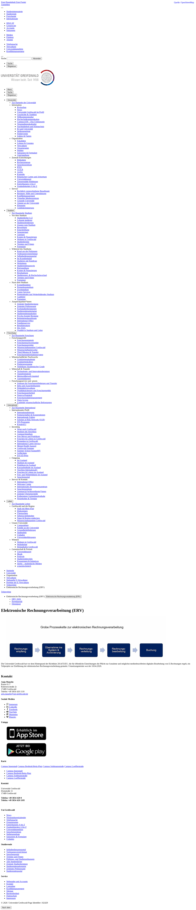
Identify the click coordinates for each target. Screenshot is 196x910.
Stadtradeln (22, 532)
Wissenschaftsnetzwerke (27, 350)
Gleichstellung (23, 155)
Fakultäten (21, 141)
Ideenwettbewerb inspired (28, 376)
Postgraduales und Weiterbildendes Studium (35, 294)
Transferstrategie (24, 374)
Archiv (20, 172)
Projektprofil (17, 601)
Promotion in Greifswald (27, 441)
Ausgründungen (24, 378)
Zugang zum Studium (26, 225)
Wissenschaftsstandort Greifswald (31, 347)
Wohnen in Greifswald (26, 239)
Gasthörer (21, 297)
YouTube (13, 712)
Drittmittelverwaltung (26, 388)
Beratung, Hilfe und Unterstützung (31, 193)
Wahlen (20, 150)
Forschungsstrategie (25, 340)
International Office (25, 321)
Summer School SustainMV (29, 451)
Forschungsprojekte (25, 345)
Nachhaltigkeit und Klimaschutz (30, 126)
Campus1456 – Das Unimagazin (31, 122)
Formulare (21, 246)
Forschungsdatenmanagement (29, 398)
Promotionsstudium (25, 287)
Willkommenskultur (25, 117)
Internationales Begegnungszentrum (32, 487)
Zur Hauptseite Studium (22, 213)
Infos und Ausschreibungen (28, 386)
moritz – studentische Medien (29, 563)
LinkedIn (13, 707)
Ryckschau (21, 107)
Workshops (22, 263)
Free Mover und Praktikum (28, 436)
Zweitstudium (23, 289)
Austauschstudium (25, 434)
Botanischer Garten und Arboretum (32, 177)
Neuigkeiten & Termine (27, 498)
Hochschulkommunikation (28, 119)
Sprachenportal (23, 477)
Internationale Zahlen (26, 417)
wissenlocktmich (24, 566)
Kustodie (21, 174)
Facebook (13, 709)
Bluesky (12, 717)
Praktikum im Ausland (26, 465)
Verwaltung (22, 146)
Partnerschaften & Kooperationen (31, 415)
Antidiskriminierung (25, 208)
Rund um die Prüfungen (27, 251)
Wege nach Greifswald (26, 429)
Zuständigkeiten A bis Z (27, 186)
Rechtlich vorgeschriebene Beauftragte (33, 191)
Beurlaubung (22, 273)
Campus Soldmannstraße (16, 776)
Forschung (11, 333)
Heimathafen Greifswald (27, 547)
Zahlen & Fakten (24, 136)
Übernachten (22, 513)
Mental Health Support (26, 446)
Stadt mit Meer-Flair (25, 508)
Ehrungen (21, 205)
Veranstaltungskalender (27, 124)
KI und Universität (25, 129)
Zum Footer (21, 2)
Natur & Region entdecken (28, 518)
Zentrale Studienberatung (27, 304)
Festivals (20, 556)
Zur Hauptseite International (23, 408)
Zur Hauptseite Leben (21, 504)
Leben (9, 501)
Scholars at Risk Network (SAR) (31, 420)
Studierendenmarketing (27, 313)
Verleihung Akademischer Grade (31, 366)
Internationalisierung (25, 412)
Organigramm (23, 148)
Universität (11, 100)
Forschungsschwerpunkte (28, 343)
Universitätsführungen (26, 537)
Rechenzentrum (23, 162)
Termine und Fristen (25, 244)
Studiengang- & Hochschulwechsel (32, 275)
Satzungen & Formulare (27, 153)
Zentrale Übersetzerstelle (27, 494)
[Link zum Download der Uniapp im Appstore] (26, 739)
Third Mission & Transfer (28, 352)
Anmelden (5, 4)
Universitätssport (24, 179)
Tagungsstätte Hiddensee (27, 181)
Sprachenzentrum (24, 165)
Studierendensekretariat (27, 311)
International (12, 405)
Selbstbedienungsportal (27, 256)
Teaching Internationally (27, 470)
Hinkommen (22, 511)
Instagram (13, 704)
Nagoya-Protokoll (24, 395)
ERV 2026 (16, 599)
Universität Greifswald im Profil (30, 112)
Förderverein (22, 134)
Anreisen (21, 234)
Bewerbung (22, 227)
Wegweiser (11, 95)
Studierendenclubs (25, 559)
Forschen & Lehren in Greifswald (31, 439)
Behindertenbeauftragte (27, 318)
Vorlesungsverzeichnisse (27, 254)
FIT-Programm (23, 422)
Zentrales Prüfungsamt (26, 306)
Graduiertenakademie (26, 359)
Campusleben (23, 525)
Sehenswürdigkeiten (25, 516)
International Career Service (29, 443)
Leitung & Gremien (25, 143)
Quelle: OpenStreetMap (184, 2)
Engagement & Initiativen (28, 561)
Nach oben (6, 908)
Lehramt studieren (24, 220)
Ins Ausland (22, 460)
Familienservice (23, 323)
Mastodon (13, 714)
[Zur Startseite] (27, 85)
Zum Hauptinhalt (8, 2)
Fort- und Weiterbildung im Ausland (32, 475)
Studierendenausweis (26, 266)
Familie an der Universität (28, 528)
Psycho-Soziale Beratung (27, 316)
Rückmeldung (23, 268)
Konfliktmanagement (26, 196)
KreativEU (21, 424)
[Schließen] (2, 7)
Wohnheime (22, 544)
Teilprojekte (6, 592)
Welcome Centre (24, 484)
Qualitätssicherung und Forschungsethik (34, 390)
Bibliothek (21, 160)
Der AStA (21, 328)
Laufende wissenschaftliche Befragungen (34, 402)
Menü (9, 90)
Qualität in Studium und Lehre (30, 330)
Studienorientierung (25, 222)
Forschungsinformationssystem (30, 354)
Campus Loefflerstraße (16, 778)
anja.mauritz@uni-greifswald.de (14, 694)
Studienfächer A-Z (25, 218)
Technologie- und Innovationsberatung (33, 371)
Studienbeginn (23, 242)
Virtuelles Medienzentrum (28, 198)
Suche (3, 58)
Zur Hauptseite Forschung (23, 335)
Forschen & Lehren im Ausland (30, 472)
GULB (20, 169)
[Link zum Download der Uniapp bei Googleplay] (26, 756)
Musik (19, 554)
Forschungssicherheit (26, 393)
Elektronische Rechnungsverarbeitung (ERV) (63, 597)
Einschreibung (23, 230)
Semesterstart (22, 232)
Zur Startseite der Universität (24, 102)
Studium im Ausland (25, 463)
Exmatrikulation (24, 285)
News (19, 110)
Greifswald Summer (25, 448)
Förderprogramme (24, 364)
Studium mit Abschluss (26, 431)
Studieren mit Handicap (27, 261)
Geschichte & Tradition (27, 114)
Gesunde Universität (25, 201)
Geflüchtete (22, 453)
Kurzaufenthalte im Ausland (29, 467)
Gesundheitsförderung (26, 530)
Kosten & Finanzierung (27, 237)
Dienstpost (16, 604)
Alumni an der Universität (28, 203)
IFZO (19, 167)
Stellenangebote (23, 131)
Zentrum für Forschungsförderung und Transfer (37, 383)
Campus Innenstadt (14, 771)
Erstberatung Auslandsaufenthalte (31, 496)
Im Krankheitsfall (24, 258)
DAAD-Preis (22, 455)
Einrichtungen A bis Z (26, 184)
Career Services (23, 292)
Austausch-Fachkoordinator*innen (31, 491)
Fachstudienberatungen (27, 309)
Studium (10, 211)
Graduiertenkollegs (25, 362)
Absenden (37, 59)
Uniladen (21, 535)
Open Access (22, 400)
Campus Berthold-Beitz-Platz (18, 773)
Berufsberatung (23, 325)
